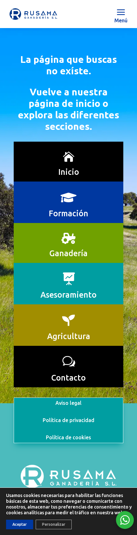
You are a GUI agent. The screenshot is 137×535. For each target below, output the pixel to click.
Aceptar (19, 524)
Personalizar (53, 524)
